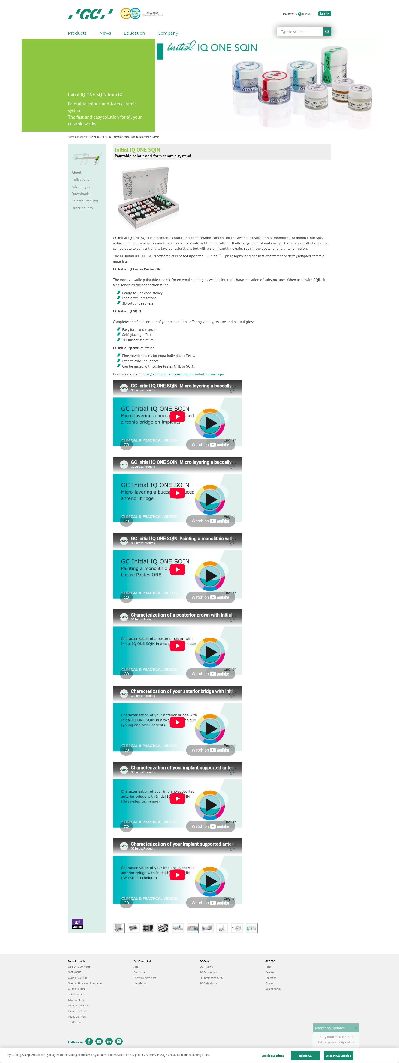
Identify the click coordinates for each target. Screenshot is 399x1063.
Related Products (85, 200)
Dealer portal (273, 989)
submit (327, 31)
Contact (269, 983)
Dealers (269, 972)
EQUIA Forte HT (77, 994)
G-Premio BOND (77, 989)
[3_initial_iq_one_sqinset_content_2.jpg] (149, 927)
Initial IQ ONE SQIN (79, 1005)
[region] (199, 1055)
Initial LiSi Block (77, 1011)
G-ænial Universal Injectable (85, 983)
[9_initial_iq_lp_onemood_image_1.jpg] (238, 927)
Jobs (136, 966)
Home (71, 136)
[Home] (90, 14)
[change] (307, 13)
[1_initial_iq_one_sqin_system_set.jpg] (120, 927)
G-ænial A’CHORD (78, 977)
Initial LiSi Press (77, 1016)
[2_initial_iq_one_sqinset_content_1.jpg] (135, 927)
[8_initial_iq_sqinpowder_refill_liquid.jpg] (223, 927)
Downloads (81, 193)
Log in (324, 14)
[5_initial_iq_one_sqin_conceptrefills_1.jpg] (179, 927)
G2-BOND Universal (79, 966)
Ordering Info (82, 208)
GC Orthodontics (209, 983)
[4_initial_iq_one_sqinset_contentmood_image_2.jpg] (164, 927)
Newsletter (140, 983)
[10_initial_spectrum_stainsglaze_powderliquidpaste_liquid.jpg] (253, 927)
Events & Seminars (145, 977)
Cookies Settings (273, 1056)
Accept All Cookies (338, 1056)
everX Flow (74, 1022)
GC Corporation (208, 972)
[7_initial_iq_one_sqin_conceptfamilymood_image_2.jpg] (209, 927)
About (77, 172)
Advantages (81, 186)
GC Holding (206, 966)
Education (77, 926)
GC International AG (211, 977)
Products (82, 136)
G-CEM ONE (74, 972)
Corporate (139, 972)
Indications (80, 179)
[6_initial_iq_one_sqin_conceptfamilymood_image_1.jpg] (194, 927)
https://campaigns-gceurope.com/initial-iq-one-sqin (182, 374)
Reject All (305, 1056)
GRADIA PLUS (76, 1000)
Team (268, 966)
